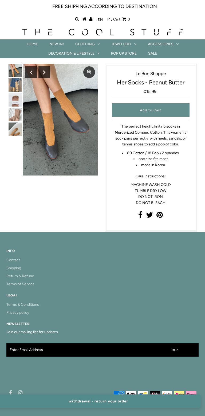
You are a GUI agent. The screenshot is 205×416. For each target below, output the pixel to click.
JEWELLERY (121, 44)
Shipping (13, 268)
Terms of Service (20, 284)
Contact (13, 260)
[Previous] (31, 72)
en (100, 20)
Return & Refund (20, 276)
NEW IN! (56, 44)
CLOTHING (85, 44)
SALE (152, 53)
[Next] (44, 72)
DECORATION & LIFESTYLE (71, 53)
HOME (32, 44)
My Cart (118, 19)
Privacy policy (17, 312)
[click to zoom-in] (89, 72)
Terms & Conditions (22, 304)
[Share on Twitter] (149, 216)
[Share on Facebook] (140, 216)
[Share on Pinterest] (159, 216)
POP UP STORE (124, 53)
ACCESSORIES (161, 44)
